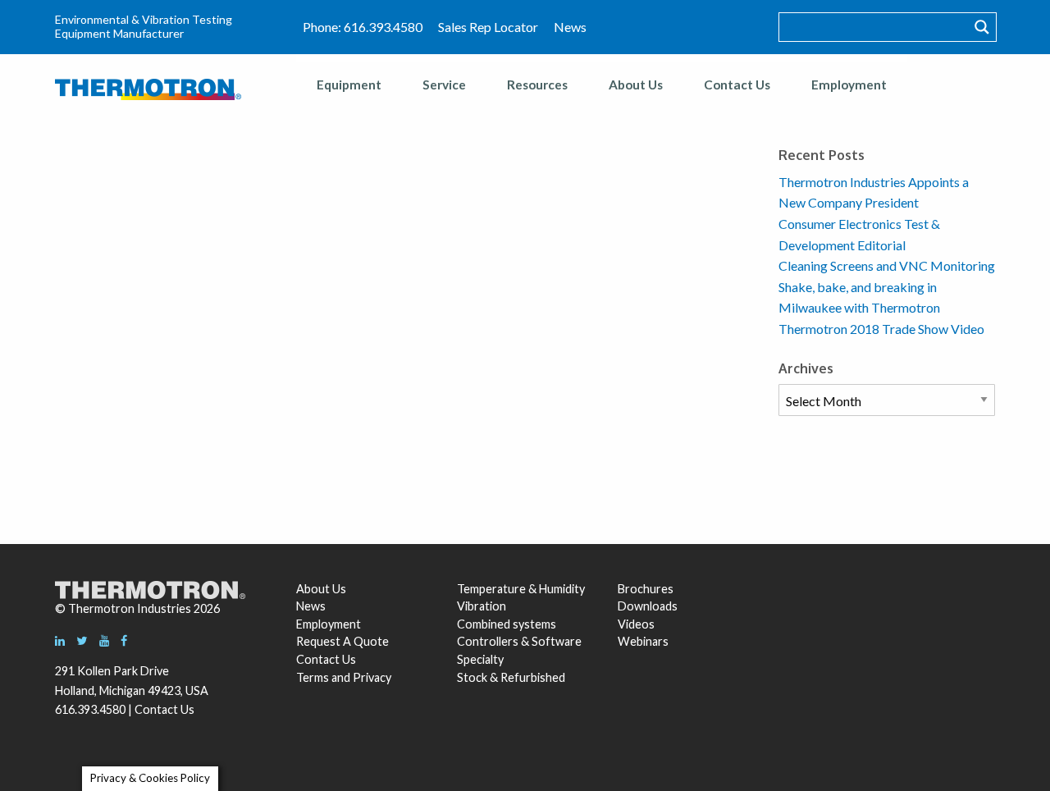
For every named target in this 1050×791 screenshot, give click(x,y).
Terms (312, 677)
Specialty (480, 659)
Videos (636, 624)
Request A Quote (342, 641)
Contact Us (737, 84)
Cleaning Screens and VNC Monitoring (886, 265)
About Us (636, 84)
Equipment (349, 84)
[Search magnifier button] (982, 27)
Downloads (645, 606)
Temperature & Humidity (521, 589)
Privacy (372, 677)
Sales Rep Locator (488, 26)
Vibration (481, 606)
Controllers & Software (519, 641)
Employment (849, 84)
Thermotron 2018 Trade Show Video (881, 328)
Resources (537, 84)
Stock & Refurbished (511, 677)
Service (444, 84)
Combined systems (506, 624)
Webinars (643, 641)
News (570, 26)
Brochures (645, 589)
